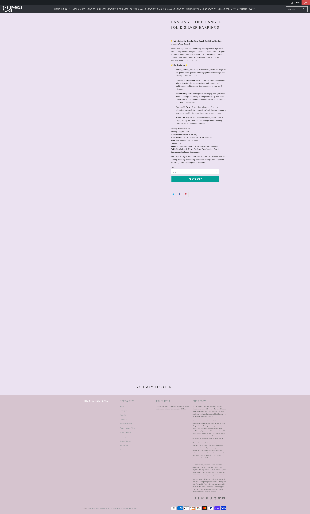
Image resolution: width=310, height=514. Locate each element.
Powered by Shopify (130, 508)
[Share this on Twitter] (173, 194)
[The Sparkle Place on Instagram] (203, 498)
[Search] (305, 9)
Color (173, 167)
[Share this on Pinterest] (186, 194)
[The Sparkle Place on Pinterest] (207, 498)
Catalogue (123, 411)
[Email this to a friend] (192, 194)
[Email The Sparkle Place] (194, 498)
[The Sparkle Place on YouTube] (224, 498)
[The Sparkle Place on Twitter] (219, 498)
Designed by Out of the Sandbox (112, 508)
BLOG (122, 450)
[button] (65, 9)
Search (122, 406)
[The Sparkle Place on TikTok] (211, 498)
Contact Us (123, 419)
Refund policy (124, 445)
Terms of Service (125, 432)
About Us (123, 415)
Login (297, 2)
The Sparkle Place (95, 508)
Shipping (123, 437)
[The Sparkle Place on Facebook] (198, 498)
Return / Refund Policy (127, 428)
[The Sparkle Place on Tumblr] (215, 498)
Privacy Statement (126, 424)
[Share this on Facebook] (179, 194)
